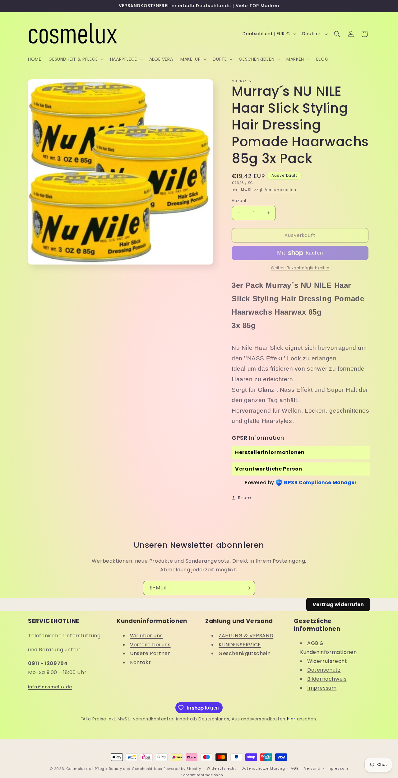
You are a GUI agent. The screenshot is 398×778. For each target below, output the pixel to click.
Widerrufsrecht (327, 661)
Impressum (321, 687)
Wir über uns (146, 635)
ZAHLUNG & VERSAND (246, 635)
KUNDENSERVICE (240, 644)
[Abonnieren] (248, 588)
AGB (294, 768)
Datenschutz (324, 669)
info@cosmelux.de (50, 687)
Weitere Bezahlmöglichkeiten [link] (300, 267)
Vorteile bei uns (150, 644)
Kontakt (140, 662)
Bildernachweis (326, 678)
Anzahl (239, 201)
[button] (75, 59)
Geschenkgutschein (245, 653)
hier (291, 719)
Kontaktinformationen (202, 774)
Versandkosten (280, 189)
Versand (312, 768)
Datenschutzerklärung (263, 768)
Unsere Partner (150, 653)
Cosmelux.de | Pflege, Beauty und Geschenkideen (114, 768)
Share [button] (244, 497)
